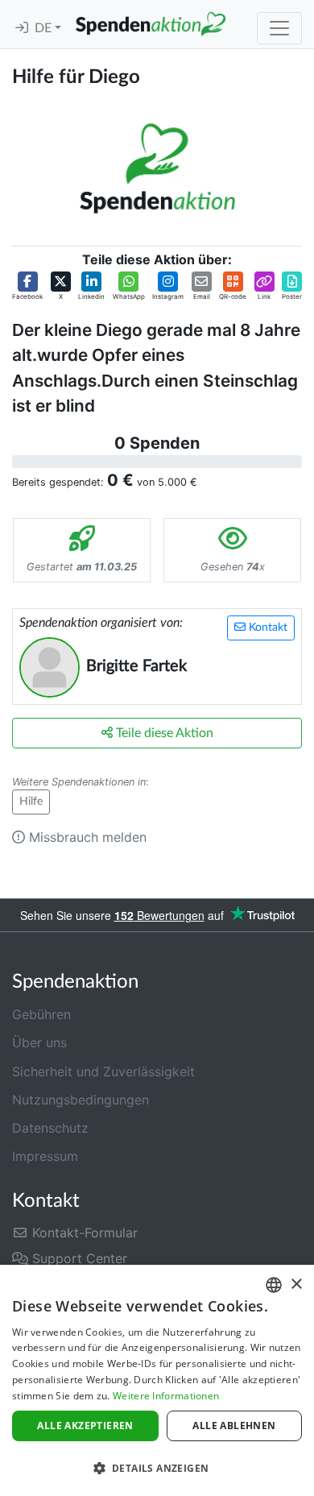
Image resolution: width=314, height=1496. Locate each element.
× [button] (296, 1284)
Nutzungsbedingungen (80, 1100)
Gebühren (41, 1014)
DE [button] (45, 28)
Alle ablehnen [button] (233, 1425)
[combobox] (274, 1285)
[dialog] (157, 1380)
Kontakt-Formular (83, 1233)
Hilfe (31, 801)
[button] (27, 286)
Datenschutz (50, 1128)
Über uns (39, 1042)
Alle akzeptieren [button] (85, 1425)
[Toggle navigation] (279, 28)
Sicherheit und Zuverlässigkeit (103, 1071)
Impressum (45, 1156)
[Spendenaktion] (150, 24)
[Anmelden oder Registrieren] (21, 28)
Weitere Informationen (166, 1396)
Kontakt (266, 627)
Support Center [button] (77, 1258)
